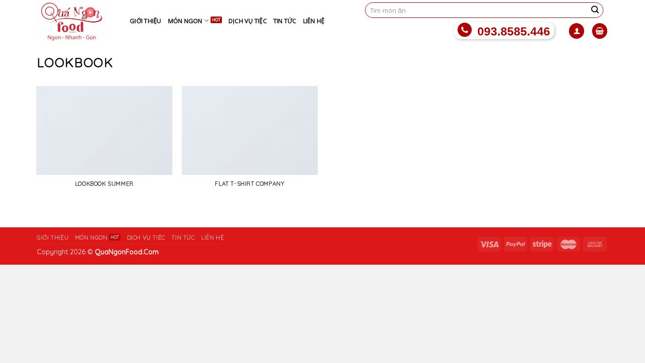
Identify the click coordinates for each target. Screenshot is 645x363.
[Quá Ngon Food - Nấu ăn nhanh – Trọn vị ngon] (76, 21)
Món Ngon (185, 21)
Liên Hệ (314, 21)
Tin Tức (285, 21)
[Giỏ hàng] (599, 31)
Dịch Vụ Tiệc (248, 21)
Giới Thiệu (145, 21)
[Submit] (595, 10)
